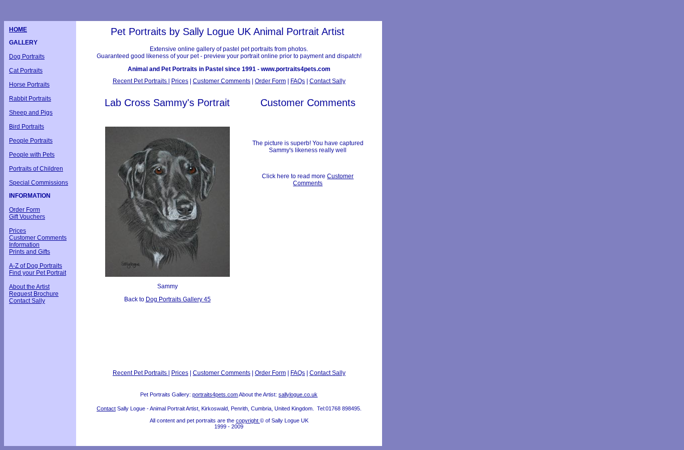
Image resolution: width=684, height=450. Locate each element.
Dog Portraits (27, 56)
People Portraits (31, 140)
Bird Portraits (26, 126)
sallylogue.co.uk (297, 394)
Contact (106, 408)
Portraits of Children (36, 168)
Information (24, 244)
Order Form (24, 209)
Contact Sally (27, 300)
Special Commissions (38, 182)
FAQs (297, 81)
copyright (248, 420)
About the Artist (29, 286)
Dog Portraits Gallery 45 (178, 299)
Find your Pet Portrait (37, 272)
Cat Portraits (26, 70)
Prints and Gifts (29, 251)
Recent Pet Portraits (140, 81)
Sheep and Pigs (31, 112)
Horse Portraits (29, 84)
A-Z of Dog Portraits (35, 265)
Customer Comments (38, 237)
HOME (18, 29)
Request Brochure (34, 293)
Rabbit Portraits (30, 98)
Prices (17, 230)
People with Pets (32, 154)
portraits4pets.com (215, 394)
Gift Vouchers (27, 216)
